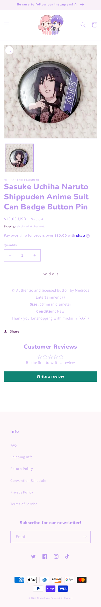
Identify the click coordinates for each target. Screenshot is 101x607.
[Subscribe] (84, 537)
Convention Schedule (28, 480)
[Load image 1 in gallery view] (19, 158)
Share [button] (14, 331)
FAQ (13, 445)
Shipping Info (21, 457)
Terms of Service (24, 504)
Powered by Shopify (62, 597)
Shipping (9, 226)
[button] (6, 25)
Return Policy (21, 468)
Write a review (50, 376)
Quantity (10, 245)
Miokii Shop (43, 597)
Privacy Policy (21, 492)
